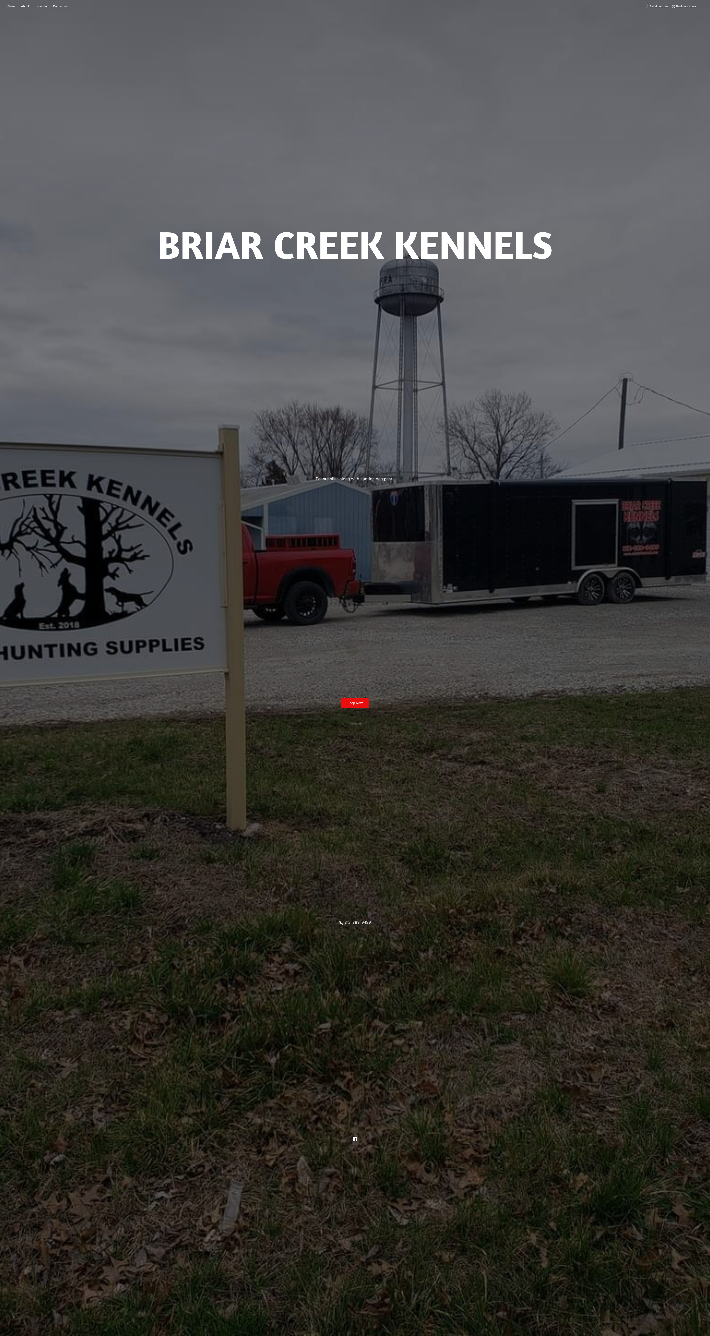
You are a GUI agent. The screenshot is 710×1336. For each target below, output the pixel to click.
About (25, 6)
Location (41, 6)
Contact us (60, 6)
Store (11, 6)
